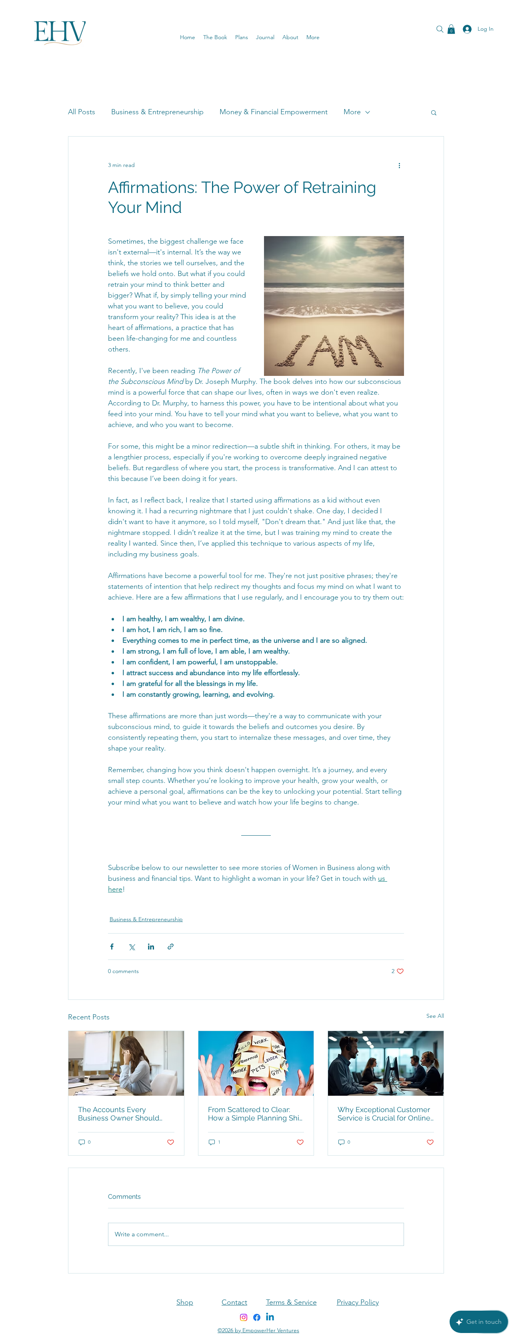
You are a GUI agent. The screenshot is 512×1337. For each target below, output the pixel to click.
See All (435, 1015)
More (352, 111)
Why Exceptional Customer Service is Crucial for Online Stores (384, 1113)
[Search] (440, 29)
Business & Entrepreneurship (157, 111)
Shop (184, 1302)
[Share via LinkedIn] (151, 946)
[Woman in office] (126, 1063)
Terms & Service (291, 1302)
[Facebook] (257, 1317)
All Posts (81, 111)
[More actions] (399, 165)
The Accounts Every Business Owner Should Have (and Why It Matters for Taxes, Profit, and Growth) (126, 1113)
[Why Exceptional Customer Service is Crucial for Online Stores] (386, 1063)
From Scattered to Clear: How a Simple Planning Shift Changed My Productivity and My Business (256, 1113)
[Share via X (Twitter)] (131, 946)
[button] (265, 37)
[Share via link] (170, 946)
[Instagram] (243, 1317)
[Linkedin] (270, 1317)
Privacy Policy (358, 1302)
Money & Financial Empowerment (274, 111)
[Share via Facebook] (112, 946)
